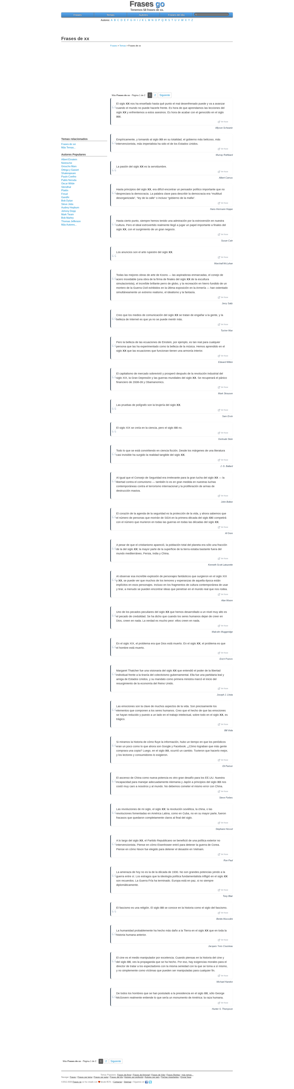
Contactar (117, 1082)
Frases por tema (85, 1077)
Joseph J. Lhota (225, 694)
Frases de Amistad (141, 1075)
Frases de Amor (124, 1075)
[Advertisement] (147, 28)
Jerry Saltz (227, 303)
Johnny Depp (68, 211)
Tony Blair (228, 896)
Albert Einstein (69, 159)
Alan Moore (227, 600)
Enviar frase (186, 1077)
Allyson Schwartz (224, 127)
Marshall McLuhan (223, 263)
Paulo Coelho (68, 176)
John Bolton (227, 501)
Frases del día (176, 14)
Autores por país (152, 1077)
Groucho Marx (69, 166)
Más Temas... (68, 147)
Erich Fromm (226, 659)
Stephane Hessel (224, 829)
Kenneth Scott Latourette (220, 564)
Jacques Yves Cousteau (220, 946)
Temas (110, 14)
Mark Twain (67, 214)
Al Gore (229, 533)
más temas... (188, 1075)
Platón (64, 190)
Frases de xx (75, 38)
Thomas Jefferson (71, 221)
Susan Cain (227, 240)
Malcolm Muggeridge (222, 631)
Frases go (77, 1082)
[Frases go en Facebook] (146, 1082)
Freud (64, 194)
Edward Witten (225, 362)
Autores (143, 14)
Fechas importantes (170, 1077)
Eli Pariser (227, 766)
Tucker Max (227, 330)
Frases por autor (101, 1077)
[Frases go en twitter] (150, 1082)
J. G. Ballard (226, 466)
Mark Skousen (225, 393)
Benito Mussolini (224, 919)
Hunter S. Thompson (222, 1009)
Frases (77, 14)
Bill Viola (228, 730)
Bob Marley (67, 217)
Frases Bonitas (173, 1075)
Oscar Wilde (68, 183)
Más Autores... (69, 224)
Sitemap (127, 1082)
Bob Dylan (67, 200)
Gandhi (65, 197)
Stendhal (66, 187)
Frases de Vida (158, 1075)
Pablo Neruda (68, 180)
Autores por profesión (133, 1077)
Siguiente (165, 95)
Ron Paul (228, 860)
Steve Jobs (67, 204)
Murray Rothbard (224, 155)
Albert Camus (226, 177)
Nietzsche (66, 163)
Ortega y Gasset (70, 170)
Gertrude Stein (225, 439)
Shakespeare (68, 173)
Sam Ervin (227, 416)
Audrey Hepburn (70, 207)
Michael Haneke (225, 981)
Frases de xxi (68, 144)
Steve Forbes (226, 797)
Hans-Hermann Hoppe (221, 209)
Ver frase (224, 122)
